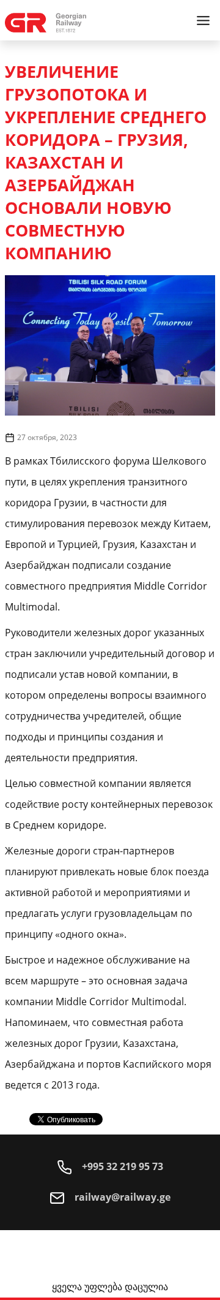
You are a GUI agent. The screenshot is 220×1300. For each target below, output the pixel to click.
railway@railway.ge (121, 1197)
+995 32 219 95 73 (121, 1166)
